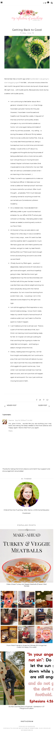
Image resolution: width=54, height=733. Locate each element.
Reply (11, 431)
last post (31, 105)
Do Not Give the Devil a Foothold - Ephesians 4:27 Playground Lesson (26, 707)
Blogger (31, 726)
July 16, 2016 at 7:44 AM (23, 420)
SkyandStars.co (27, 730)
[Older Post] (37, 406)
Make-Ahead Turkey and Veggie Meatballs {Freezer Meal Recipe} (27, 585)
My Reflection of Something (27, 728)
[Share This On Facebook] (37, 399)
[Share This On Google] (47, 399)
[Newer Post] (17, 406)
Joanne (11, 420)
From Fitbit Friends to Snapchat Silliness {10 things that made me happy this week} (27, 646)
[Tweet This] (40, 399)
